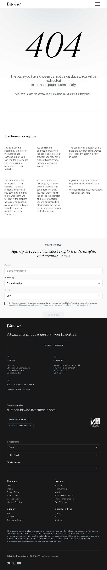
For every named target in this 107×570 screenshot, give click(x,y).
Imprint (10, 489)
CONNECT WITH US (53, 345)
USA (9, 296)
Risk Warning (61, 489)
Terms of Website (14, 495)
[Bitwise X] (13, 563)
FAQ (9, 513)
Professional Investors (64, 499)
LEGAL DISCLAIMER (18, 420)
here (23, 94)
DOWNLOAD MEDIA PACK (20, 426)
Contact (10, 517)
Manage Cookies (14, 502)
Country (7, 290)
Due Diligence (61, 502)
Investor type (9, 278)
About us (11, 485)
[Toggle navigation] (97, 4)
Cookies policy (13, 499)
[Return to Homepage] (17, 4)
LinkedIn (59, 513)
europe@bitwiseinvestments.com (85, 189)
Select (11, 447)
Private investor (14, 283)
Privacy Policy (13, 492)
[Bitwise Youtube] (19, 563)
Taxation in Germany (16, 520)
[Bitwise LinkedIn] (8, 563)
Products (59, 485)
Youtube (58, 520)
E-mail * (7, 265)
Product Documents (64, 495)
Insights (58, 492)
